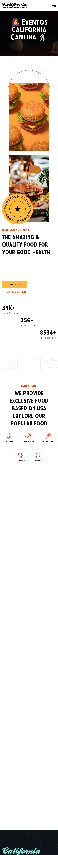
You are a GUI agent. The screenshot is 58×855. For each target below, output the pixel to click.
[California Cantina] (14, 5)
